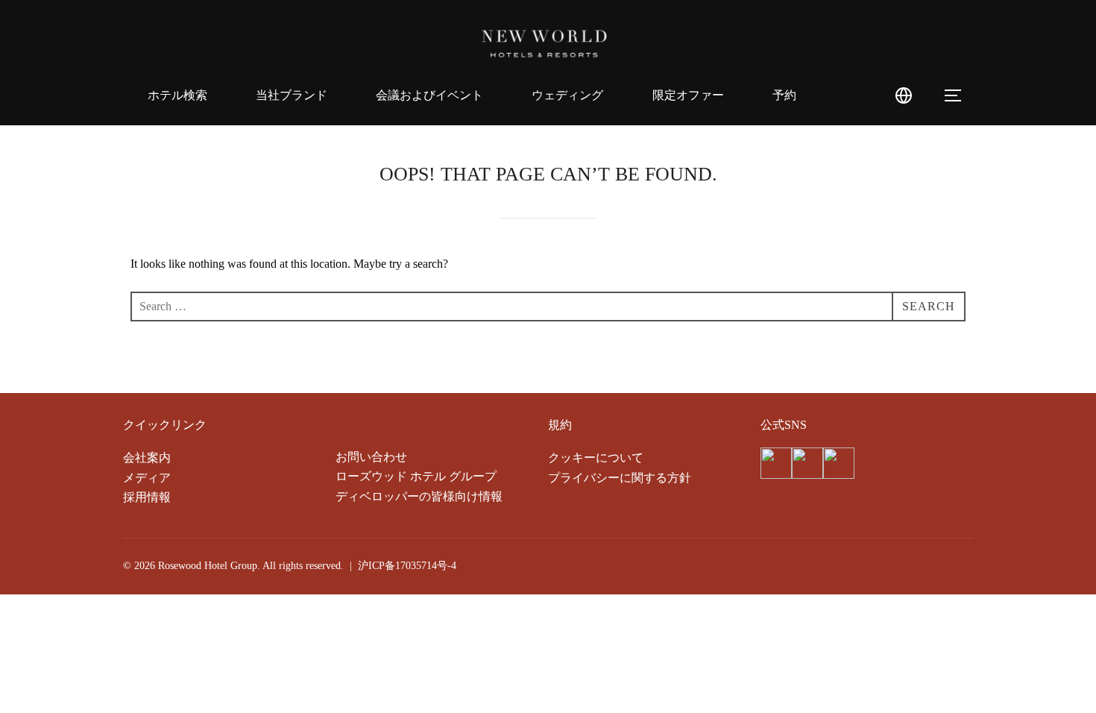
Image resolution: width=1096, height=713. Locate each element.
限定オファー (688, 95)
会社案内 (147, 457)
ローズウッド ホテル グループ (416, 476)
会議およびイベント (429, 95)
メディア (147, 477)
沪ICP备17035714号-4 (407, 565)
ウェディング (567, 95)
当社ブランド (291, 95)
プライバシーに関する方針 (619, 477)
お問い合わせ (371, 456)
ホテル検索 (177, 95)
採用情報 (147, 497)
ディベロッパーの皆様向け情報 (419, 496)
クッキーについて (595, 457)
